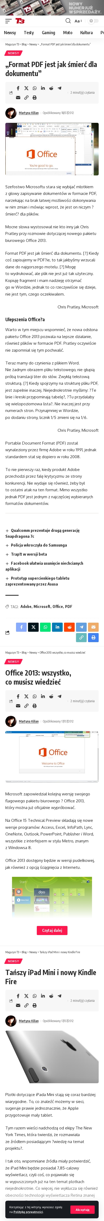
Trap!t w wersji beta (29, 554)
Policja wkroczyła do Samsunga (39, 545)
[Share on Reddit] (51, 88)
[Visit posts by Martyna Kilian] (11, 113)
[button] (82, 1210)
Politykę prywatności (28, 1212)
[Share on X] (26, 88)
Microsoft (42, 606)
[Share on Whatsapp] (34, 88)
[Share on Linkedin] (43, 88)
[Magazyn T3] (20, 21)
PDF (68, 606)
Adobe (26, 606)
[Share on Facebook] (18, 88)
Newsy (13, 53)
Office (58, 606)
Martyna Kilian (29, 113)
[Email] (18, 97)
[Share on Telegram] (59, 88)
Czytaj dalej (52, 930)
